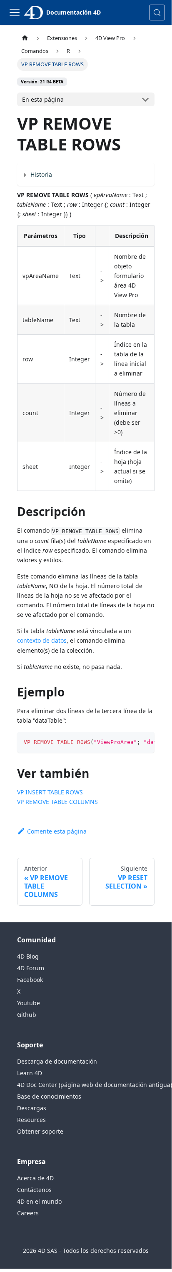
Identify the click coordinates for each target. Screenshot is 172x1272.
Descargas (31, 1108)
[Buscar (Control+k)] (157, 12)
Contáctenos (34, 1190)
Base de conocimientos (49, 1096)
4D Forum (30, 968)
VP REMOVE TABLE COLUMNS (57, 802)
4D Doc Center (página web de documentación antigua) (94, 1085)
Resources (31, 1120)
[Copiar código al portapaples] (145, 742)
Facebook (30, 980)
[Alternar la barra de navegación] (14, 12)
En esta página (43, 99)
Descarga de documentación (57, 1061)
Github (26, 1015)
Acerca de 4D (35, 1178)
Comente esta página (57, 831)
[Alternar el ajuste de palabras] (129, 742)
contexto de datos (42, 640)
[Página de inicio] (25, 38)
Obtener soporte (40, 1131)
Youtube (28, 1003)
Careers (28, 1213)
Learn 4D (29, 1073)
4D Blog (28, 956)
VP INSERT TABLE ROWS (50, 792)
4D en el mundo (39, 1201)
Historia (41, 174)
